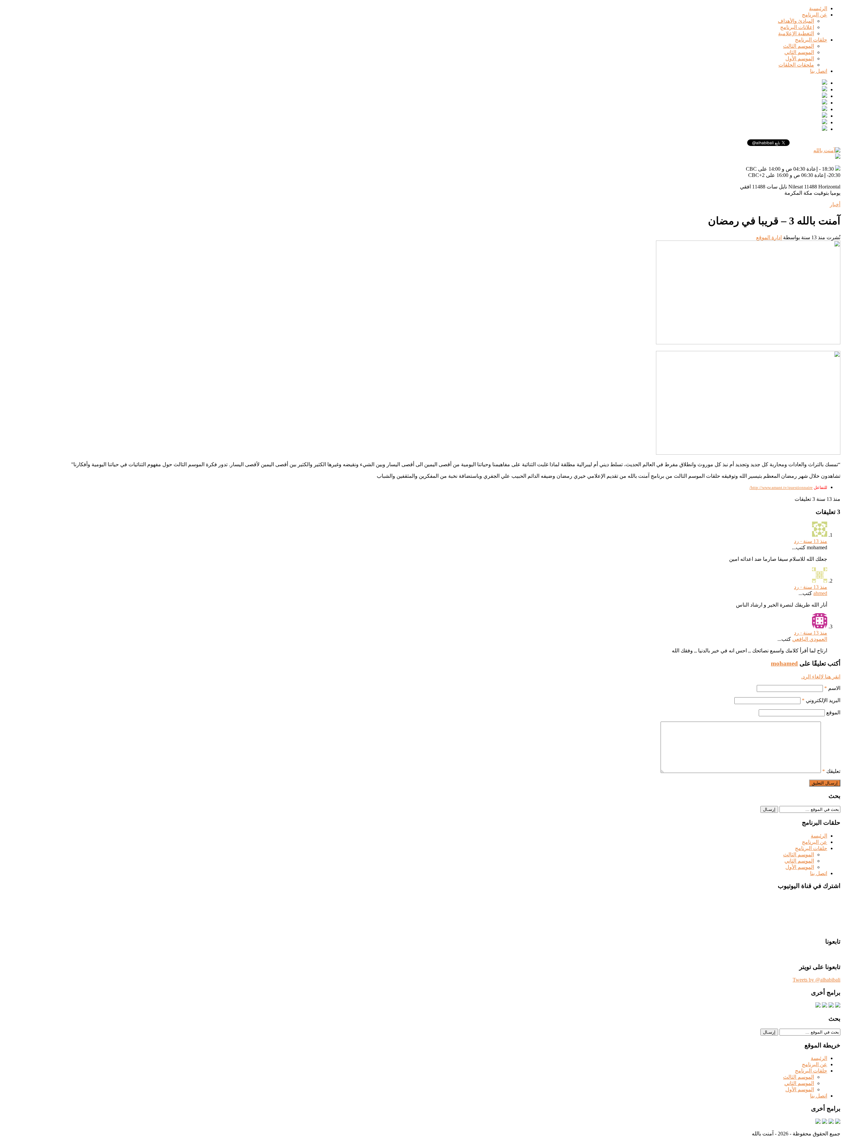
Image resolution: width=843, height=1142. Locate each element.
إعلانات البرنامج (797, 27)
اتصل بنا (818, 71)
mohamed (784, 663)
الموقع (833, 712)
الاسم (832, 688)
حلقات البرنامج (811, 40)
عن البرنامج (814, 14)
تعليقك (831, 771)
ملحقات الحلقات (796, 65)
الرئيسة (819, 836)
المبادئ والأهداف (796, 21)
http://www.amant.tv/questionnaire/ (781, 487)
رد (796, 541)
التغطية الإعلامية (796, 33)
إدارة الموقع (769, 237)
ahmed (820, 593)
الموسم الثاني (799, 52)
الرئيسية (818, 8)
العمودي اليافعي (809, 639)
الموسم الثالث (798, 46)
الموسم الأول (799, 58)
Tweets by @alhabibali (816, 980)
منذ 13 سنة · (813, 541)
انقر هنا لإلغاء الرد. (820, 676)
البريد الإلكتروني (821, 700)
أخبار (835, 204)
